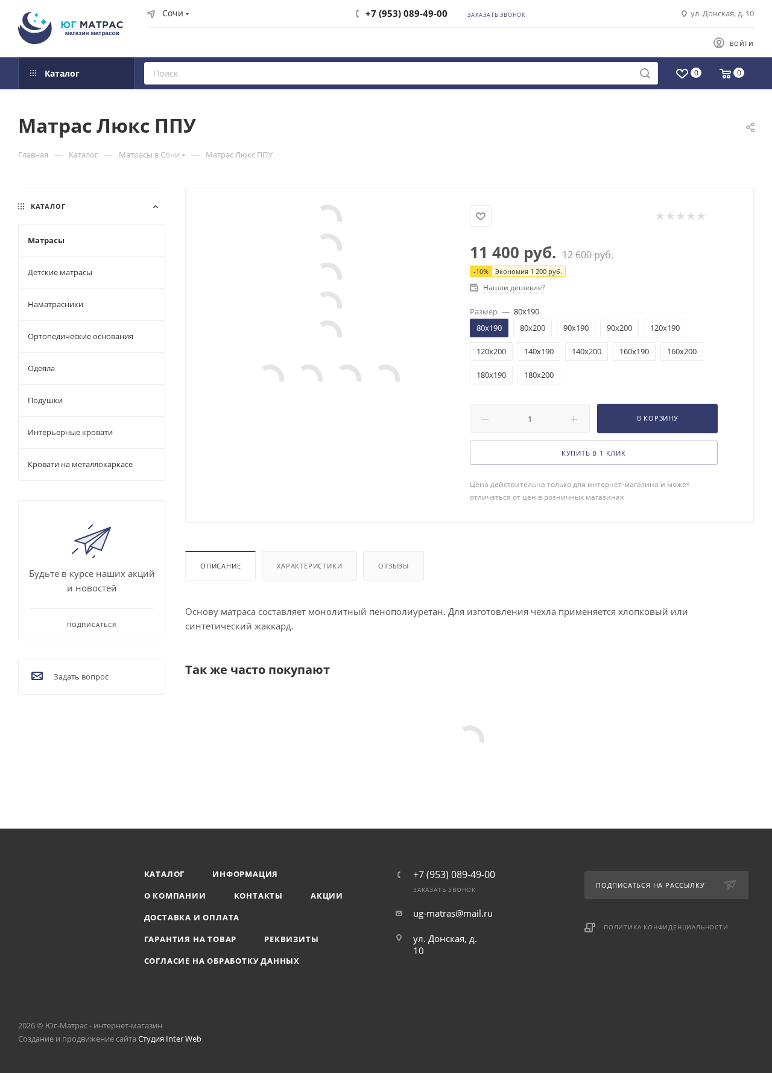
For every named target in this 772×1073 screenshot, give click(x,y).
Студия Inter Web (169, 1038)
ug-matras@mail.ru (453, 913)
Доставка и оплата (192, 917)
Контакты (258, 895)
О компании (175, 895)
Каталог (164, 873)
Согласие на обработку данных (222, 960)
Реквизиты (291, 939)
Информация (245, 873)
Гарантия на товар (190, 939)
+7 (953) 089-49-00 (406, 13)
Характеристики (309, 565)
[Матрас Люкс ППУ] (327, 219)
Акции (327, 895)
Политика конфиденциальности (666, 927)
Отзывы (393, 565)
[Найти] (645, 73)
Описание (220, 565)
